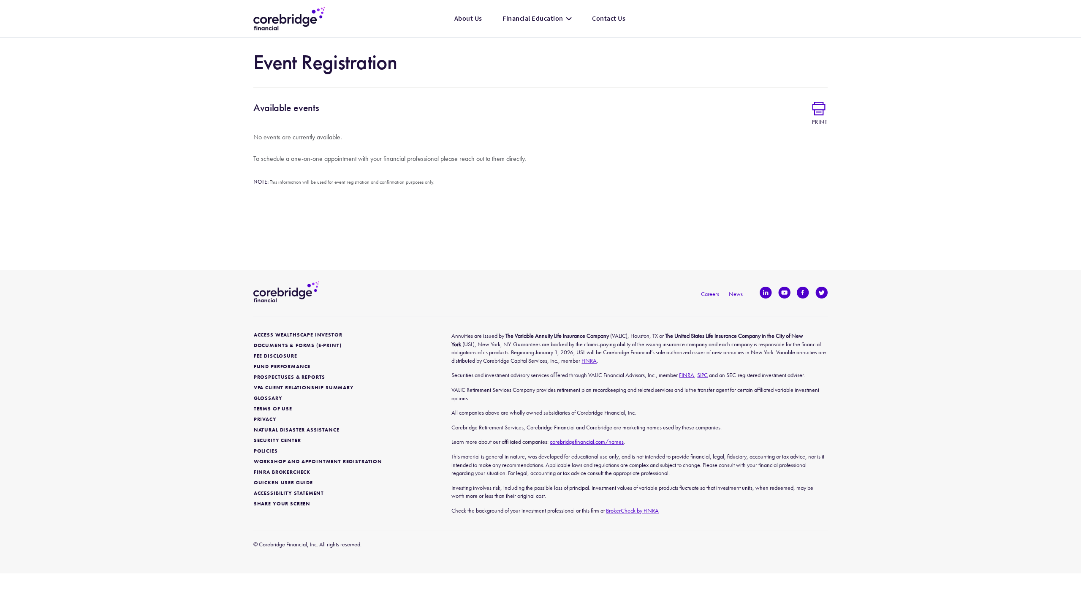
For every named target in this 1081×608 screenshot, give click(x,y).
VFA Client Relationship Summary (304, 388)
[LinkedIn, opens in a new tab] (766, 293)
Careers (710, 294)
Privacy (265, 419)
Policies (266, 451)
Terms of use (273, 409)
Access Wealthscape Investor (298, 335)
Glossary (268, 398)
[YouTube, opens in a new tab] (784, 293)
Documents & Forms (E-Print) (298, 345)
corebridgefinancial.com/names (587, 441)
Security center (277, 440)
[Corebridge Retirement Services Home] (289, 18)
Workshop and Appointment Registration (318, 462)
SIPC (702, 375)
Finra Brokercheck (282, 472)
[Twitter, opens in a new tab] (821, 293)
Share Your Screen (282, 504)
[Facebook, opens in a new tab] (803, 293)
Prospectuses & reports (289, 377)
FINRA (589, 360)
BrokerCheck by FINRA (632, 510)
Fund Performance (282, 367)
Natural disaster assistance (297, 430)
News (736, 294)
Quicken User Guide (283, 483)
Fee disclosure (275, 356)
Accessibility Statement (289, 493)
